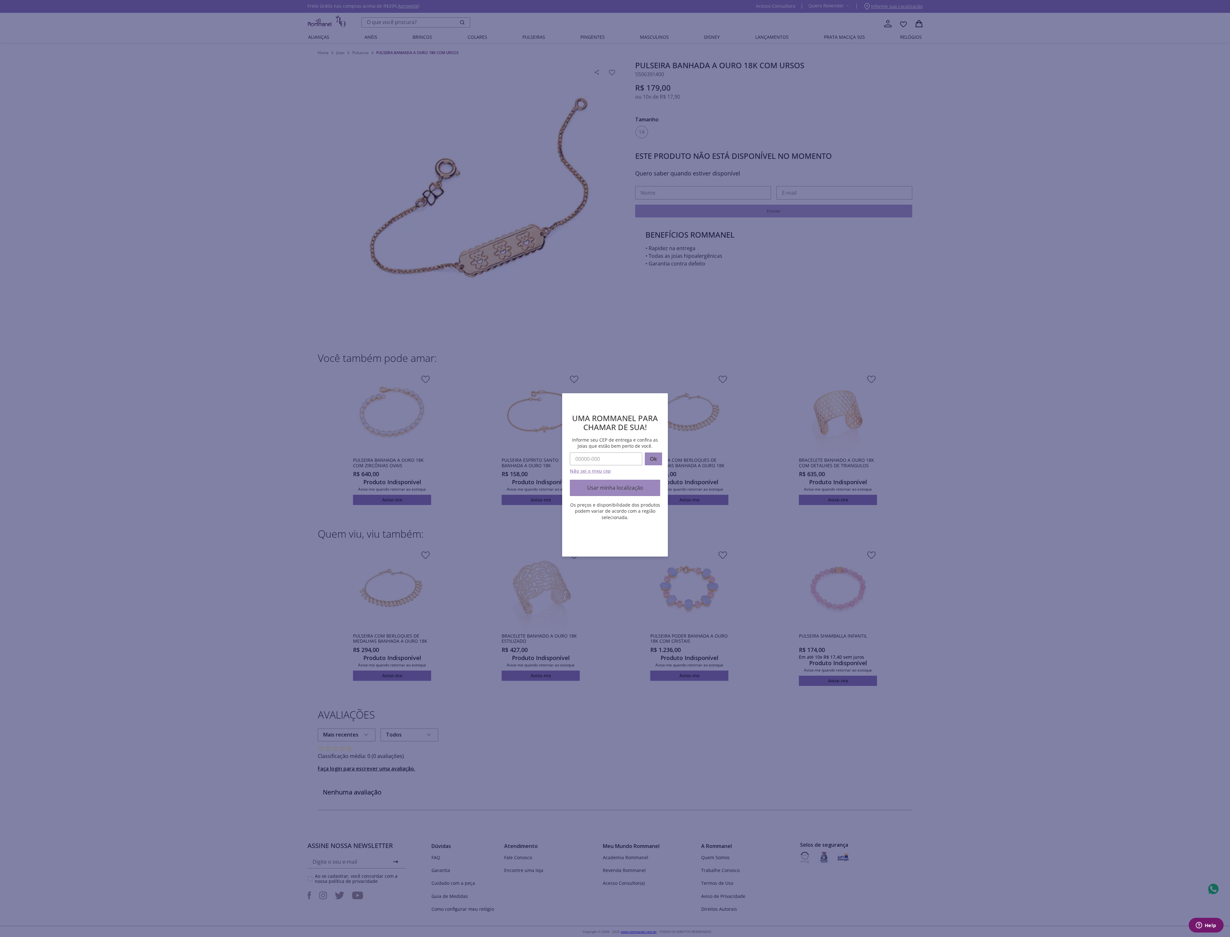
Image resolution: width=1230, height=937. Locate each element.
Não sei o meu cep (590, 471)
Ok (653, 458)
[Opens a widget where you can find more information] (1206, 926)
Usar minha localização (615, 487)
